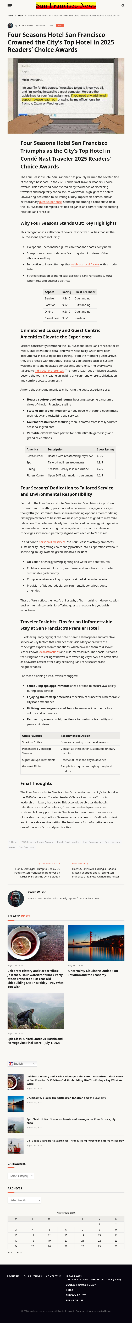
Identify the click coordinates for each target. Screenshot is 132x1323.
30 (116, 1246)
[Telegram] (11, 228)
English (18, 1063)
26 (49, 1246)
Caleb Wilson (25, 25)
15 (99, 1235)
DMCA (69, 1290)
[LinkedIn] (11, 167)
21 (82, 1240)
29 (99, 1246)
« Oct (10, 1252)
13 (66, 1235)
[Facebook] (11, 150)
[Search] (122, 5)
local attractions (49, 652)
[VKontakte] (11, 220)
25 (32, 1246)
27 (66, 1246)
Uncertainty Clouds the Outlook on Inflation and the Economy (93, 973)
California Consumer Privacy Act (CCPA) (93, 1279)
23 (116, 1240)
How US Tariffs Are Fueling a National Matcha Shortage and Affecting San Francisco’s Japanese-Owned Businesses (95, 872)
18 (32, 1240)
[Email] (11, 185)
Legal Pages (73, 1276)
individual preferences (49, 370)
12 (49, 1235)
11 (32, 1235)
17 (16, 1240)
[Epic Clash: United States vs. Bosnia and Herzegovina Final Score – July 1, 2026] (36, 1011)
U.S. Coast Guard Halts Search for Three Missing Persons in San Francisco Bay (75, 1140)
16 (116, 1235)
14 (82, 1235)
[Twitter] (11, 159)
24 (16, 1246)
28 (82, 1246)
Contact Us (54, 1276)
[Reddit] (11, 211)
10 (16, 1235)
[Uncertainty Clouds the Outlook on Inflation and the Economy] (96, 943)
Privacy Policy (76, 1295)
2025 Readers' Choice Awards (37, 841)
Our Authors (33, 1276)
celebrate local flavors (85, 264)
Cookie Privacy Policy (81, 1284)
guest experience (50, 202)
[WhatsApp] (11, 237)
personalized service (52, 542)
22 (99, 1240)
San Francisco (26, 847)
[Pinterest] (11, 176)
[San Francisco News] (66, 5)
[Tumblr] (11, 202)
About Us (13, 1276)
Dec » (18, 1252)
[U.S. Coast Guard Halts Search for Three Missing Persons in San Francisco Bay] (16, 1146)
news (12, 847)
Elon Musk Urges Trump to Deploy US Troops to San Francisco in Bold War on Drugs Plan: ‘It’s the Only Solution (37, 872)
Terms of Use (74, 1300)
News (60, 25)
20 (66, 1240)
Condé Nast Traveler (68, 841)
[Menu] (10, 5)
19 (49, 1240)
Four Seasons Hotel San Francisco (101, 841)
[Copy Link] (11, 194)
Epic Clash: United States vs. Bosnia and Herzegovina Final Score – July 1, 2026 (35, 1041)
